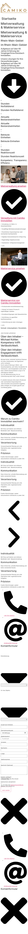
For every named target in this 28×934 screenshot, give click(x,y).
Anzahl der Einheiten (7, 724)
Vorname (3, 742)
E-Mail (3, 753)
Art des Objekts (5, 690)
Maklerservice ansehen (13, 268)
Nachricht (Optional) (7, 765)
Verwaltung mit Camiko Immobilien (13, 219)
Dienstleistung (5, 656)
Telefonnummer (5, 759)
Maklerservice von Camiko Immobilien (11, 301)
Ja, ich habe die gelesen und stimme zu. (12, 785)
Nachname (4, 748)
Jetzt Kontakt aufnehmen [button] (8, 333)
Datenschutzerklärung (16, 785)
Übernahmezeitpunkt (7, 730)
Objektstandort (5, 736)
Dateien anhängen (6, 777)
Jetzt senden (6, 790)
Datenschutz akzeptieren (8, 781)
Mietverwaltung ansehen (13, 186)
